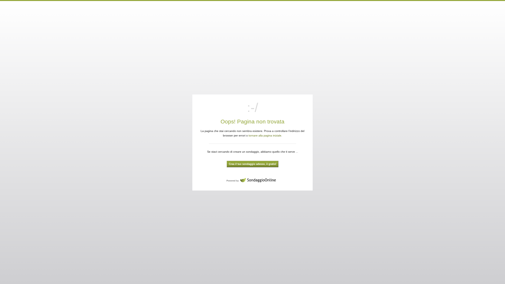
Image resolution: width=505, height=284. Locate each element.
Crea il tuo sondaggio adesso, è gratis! (252, 164)
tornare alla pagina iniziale (265, 135)
